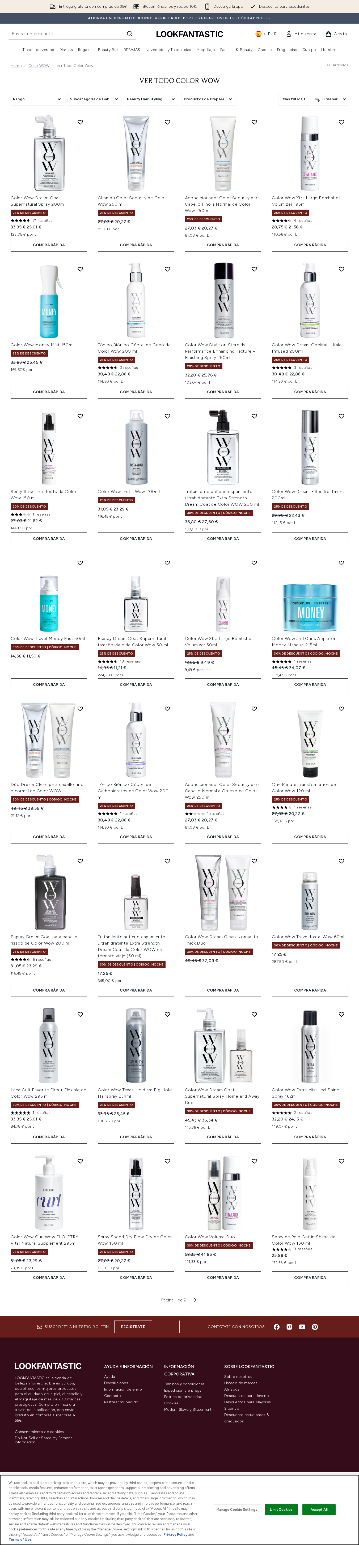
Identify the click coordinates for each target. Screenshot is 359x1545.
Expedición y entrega (183, 1390)
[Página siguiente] (195, 1300)
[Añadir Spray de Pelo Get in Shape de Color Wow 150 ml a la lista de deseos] (341, 1161)
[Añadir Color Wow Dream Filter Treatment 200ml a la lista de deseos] (341, 416)
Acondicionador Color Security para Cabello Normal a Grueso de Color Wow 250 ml (222, 791)
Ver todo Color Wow (179, 81)
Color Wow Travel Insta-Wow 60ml (308, 936)
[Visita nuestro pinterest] (315, 1327)
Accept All (319, 1510)
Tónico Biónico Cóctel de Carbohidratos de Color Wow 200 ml (133, 791)
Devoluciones (116, 1383)
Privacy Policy (175, 1535)
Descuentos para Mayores (247, 1402)
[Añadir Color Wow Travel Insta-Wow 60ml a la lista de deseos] (341, 861)
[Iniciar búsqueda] (129, 34)
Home (16, 65)
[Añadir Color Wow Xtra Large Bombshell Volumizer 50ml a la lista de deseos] (254, 562)
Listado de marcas (240, 1383)
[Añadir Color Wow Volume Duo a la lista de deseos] (254, 1161)
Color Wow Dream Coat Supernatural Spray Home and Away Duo (222, 1096)
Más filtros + (294, 99)
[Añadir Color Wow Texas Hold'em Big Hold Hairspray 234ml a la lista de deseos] (167, 1014)
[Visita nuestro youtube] (302, 1327)
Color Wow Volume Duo (210, 1236)
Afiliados (232, 1389)
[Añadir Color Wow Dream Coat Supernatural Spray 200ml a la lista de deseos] (80, 122)
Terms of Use (20, 1540)
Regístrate (133, 1327)
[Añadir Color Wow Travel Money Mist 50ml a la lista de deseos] (80, 562)
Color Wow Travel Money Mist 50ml (48, 638)
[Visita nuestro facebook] (276, 1327)
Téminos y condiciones (184, 1384)
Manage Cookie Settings (237, 1510)
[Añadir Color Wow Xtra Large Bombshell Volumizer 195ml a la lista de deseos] (341, 122)
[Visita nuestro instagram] (289, 1327)
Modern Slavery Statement (188, 1409)
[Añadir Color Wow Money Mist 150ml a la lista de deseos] (80, 269)
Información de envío (123, 1389)
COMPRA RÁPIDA (49, 245)
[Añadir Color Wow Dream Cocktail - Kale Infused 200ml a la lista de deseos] (341, 269)
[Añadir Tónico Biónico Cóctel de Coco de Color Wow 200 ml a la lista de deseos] (167, 269)
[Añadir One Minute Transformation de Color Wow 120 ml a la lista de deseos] (341, 708)
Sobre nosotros (238, 1376)
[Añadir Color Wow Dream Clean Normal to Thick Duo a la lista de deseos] (254, 861)
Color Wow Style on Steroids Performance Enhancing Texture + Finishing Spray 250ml (220, 351)
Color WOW (39, 65)
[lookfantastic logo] (190, 34)
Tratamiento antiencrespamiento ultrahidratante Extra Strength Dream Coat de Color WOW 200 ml (222, 498)
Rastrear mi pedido (121, 1402)
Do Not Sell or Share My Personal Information (44, 1440)
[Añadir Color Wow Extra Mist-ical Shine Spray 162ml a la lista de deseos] (341, 1014)
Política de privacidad (183, 1397)
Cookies (171, 1403)
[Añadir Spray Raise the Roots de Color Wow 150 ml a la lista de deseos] (80, 416)
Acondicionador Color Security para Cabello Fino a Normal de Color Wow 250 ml (222, 204)
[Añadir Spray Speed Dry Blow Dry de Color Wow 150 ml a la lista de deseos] (167, 1161)
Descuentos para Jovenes (247, 1395)
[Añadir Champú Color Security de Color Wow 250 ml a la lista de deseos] (167, 122)
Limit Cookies (281, 1510)
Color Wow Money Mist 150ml (42, 344)
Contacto (112, 1395)
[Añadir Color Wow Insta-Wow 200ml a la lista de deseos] (167, 416)
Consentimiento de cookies (39, 1432)
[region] (179, 1510)
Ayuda (109, 1376)
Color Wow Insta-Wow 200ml (129, 491)
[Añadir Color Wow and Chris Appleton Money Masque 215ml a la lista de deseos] (341, 562)
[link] (301, 34)
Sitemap (231, 1408)
